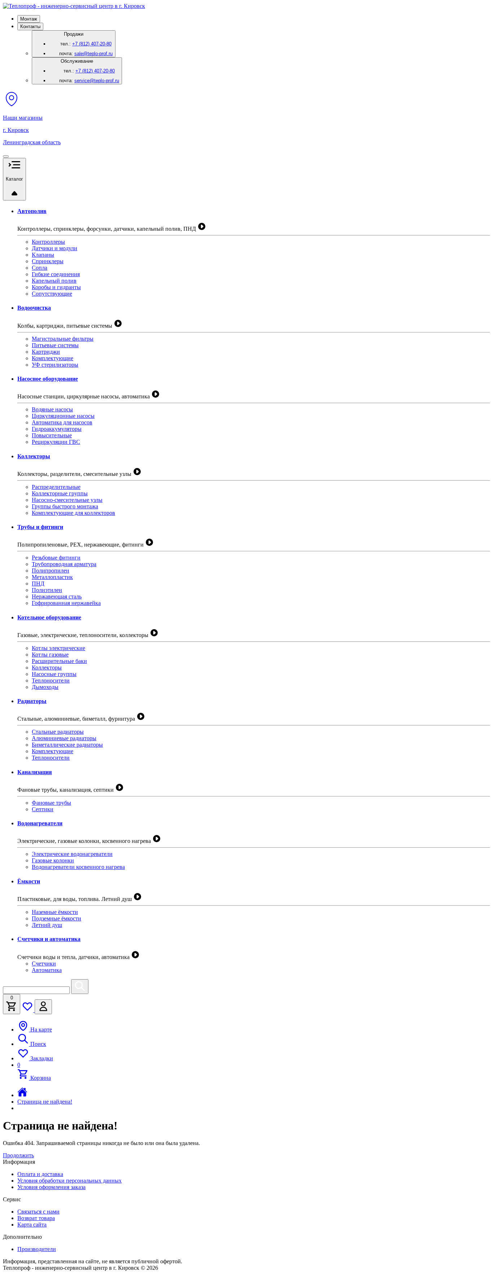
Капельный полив (54, 281)
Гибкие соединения (56, 274)
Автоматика (47, 970)
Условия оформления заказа (51, 1187)
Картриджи (46, 352)
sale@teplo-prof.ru (93, 53)
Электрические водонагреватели (72, 854)
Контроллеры (48, 242)
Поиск (37, 1044)
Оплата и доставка (40, 1174)
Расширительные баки (59, 661)
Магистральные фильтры (62, 339)
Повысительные (52, 435)
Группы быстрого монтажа (65, 506)
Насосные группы (54, 674)
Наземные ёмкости (55, 912)
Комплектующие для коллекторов (73, 513)
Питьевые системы (55, 345)
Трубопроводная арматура (64, 564)
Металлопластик (52, 577)
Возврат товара (36, 1218)
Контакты (30, 26)
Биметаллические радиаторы (67, 745)
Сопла (39, 268)
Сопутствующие (52, 294)
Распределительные (56, 487)
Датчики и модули (54, 248)
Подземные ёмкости (56, 918)
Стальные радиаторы (58, 732)
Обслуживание (89, 70)
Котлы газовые (50, 654)
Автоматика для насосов (62, 422)
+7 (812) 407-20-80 (92, 44)
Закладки (41, 1058)
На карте (40, 1029)
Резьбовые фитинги (56, 557)
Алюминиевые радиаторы (64, 738)
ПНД (38, 583)
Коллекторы (47, 667)
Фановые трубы (51, 803)
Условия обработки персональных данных (69, 1180)
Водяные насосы (52, 409)
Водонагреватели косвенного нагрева (78, 867)
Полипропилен (50, 570)
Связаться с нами (38, 1211)
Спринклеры (48, 261)
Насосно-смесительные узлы (67, 500)
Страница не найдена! (44, 1102)
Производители (36, 1249)
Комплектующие (52, 358)
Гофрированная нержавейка (66, 603)
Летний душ (47, 925)
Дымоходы (45, 687)
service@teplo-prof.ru (96, 80)
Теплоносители (51, 680)
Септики (42, 809)
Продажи (86, 43)
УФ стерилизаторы (55, 365)
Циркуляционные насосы (63, 416)
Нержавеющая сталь (57, 596)
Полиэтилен (47, 590)
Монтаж (28, 19)
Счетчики (44, 963)
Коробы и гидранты (56, 287)
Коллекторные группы (60, 493)
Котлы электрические (58, 648)
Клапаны (43, 255)
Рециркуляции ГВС (56, 442)
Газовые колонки (53, 860)
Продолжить (18, 1155)
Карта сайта (32, 1224)
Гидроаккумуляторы (57, 429)
